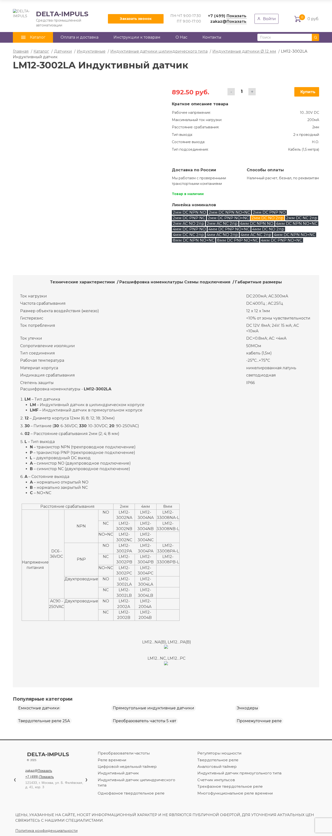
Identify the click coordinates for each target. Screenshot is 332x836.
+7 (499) (227, 16)
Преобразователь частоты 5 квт (144, 721)
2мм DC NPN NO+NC (229, 212)
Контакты (211, 37)
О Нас (181, 37)
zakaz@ (228, 21)
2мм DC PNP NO (269, 212)
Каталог (41, 51)
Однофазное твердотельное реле (131, 793)
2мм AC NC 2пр (222, 223)
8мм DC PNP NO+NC (237, 240)
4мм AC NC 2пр (256, 234)
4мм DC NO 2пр (268, 229)
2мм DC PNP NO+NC (228, 218)
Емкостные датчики (39, 708)
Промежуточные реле (259, 721)
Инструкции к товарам (137, 37)
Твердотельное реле (217, 760)
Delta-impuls (48, 757)
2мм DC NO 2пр (267, 218)
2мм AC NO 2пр (188, 223)
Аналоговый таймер (217, 766)
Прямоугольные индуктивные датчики (153, 708)
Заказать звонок (136, 18)
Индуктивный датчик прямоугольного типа (239, 773)
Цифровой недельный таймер (127, 766)
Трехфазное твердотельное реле (230, 786)
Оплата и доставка (79, 37)
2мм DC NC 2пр (301, 218)
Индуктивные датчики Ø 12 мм (244, 51)
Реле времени (112, 760)
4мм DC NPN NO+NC (296, 223)
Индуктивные (91, 51)
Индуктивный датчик (118, 773)
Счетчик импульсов (216, 780)
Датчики (63, 51)
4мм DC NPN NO (256, 223)
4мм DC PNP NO (189, 229)
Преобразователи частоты (124, 753)
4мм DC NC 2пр (188, 234)
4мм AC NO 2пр (222, 234)
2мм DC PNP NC (189, 218)
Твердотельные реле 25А (44, 721)
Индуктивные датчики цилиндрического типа (159, 51)
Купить (307, 92)
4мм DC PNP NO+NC (229, 229)
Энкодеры (247, 708)
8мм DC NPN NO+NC (193, 240)
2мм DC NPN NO (189, 212)
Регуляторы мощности (219, 753)
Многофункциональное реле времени (235, 793)
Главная (21, 51)
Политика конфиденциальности (46, 830)
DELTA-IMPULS (50, 18)
